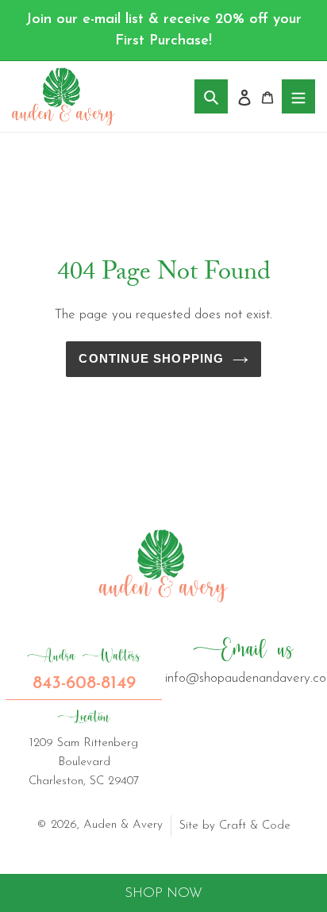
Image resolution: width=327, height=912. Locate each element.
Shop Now (163, 893)
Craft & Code (254, 826)
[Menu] (298, 96)
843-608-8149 (83, 670)
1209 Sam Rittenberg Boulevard (84, 747)
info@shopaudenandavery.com (243, 660)
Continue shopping (151, 358)
